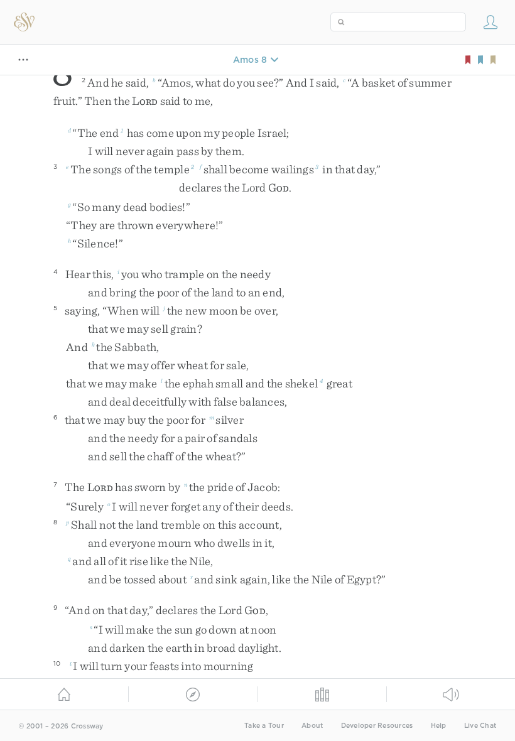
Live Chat (480, 726)
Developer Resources (377, 726)
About (312, 726)
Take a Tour (264, 726)
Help (439, 726)
